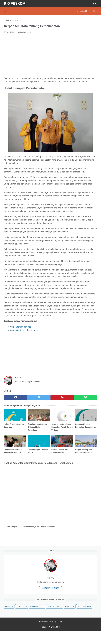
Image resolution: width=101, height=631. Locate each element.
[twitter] (38, 397)
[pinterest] (62, 397)
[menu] (5, 11)
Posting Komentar (23, 32)
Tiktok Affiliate (54, 606)
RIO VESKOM (15, 3)
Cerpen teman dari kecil (21, 327)
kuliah (69, 606)
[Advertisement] (50, 55)
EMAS (9, 606)
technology (84, 606)
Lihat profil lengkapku (50, 588)
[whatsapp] (85, 397)
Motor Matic (37, 606)
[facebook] (15, 397)
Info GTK (21, 606)
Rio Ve (50, 577)
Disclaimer (43, 622)
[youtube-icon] (94, 3)
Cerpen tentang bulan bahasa (24, 330)
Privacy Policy (56, 622)
